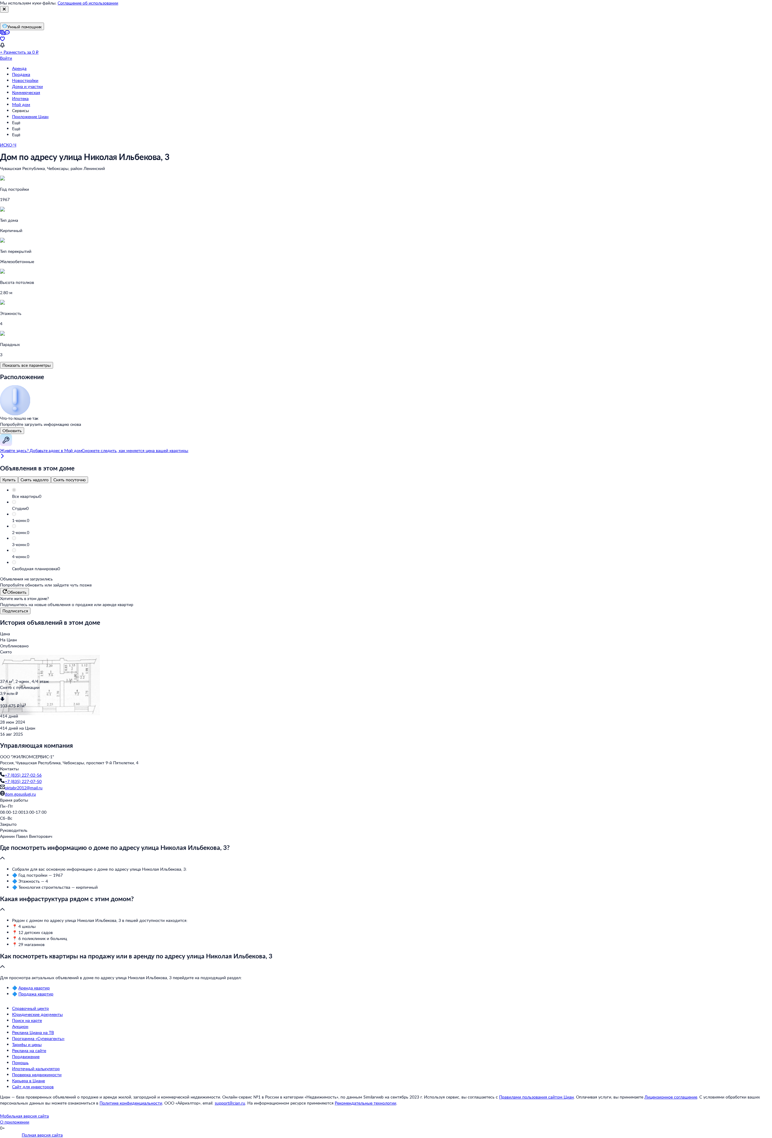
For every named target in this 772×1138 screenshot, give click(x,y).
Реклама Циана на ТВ (33, 1032)
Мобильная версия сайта (24, 1116)
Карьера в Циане (28, 1080)
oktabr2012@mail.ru (24, 788)
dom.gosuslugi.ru (20, 794)
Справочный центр (30, 1008)
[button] (392, 496)
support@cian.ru (230, 1103)
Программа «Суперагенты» (38, 1038)
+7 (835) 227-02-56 (23, 775)
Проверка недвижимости (37, 1074)
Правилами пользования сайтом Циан (536, 1097)
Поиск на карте (27, 1020)
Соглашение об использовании (88, 3)
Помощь (20, 1062)
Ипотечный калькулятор (36, 1068)
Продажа (21, 74)
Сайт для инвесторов (33, 1086)
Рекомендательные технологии (365, 1103)
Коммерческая (26, 92)
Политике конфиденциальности (131, 1103)
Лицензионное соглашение (670, 1097)
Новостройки (25, 80)
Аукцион (20, 1026)
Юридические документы (37, 1014)
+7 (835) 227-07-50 (23, 781)
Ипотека (20, 98)
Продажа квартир (35, 994)
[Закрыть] (4, 9)
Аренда (19, 68)
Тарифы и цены (27, 1044)
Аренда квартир (34, 988)
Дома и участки (27, 86)
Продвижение (26, 1056)
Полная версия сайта (42, 1135)
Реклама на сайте (29, 1050)
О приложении (14, 1122)
